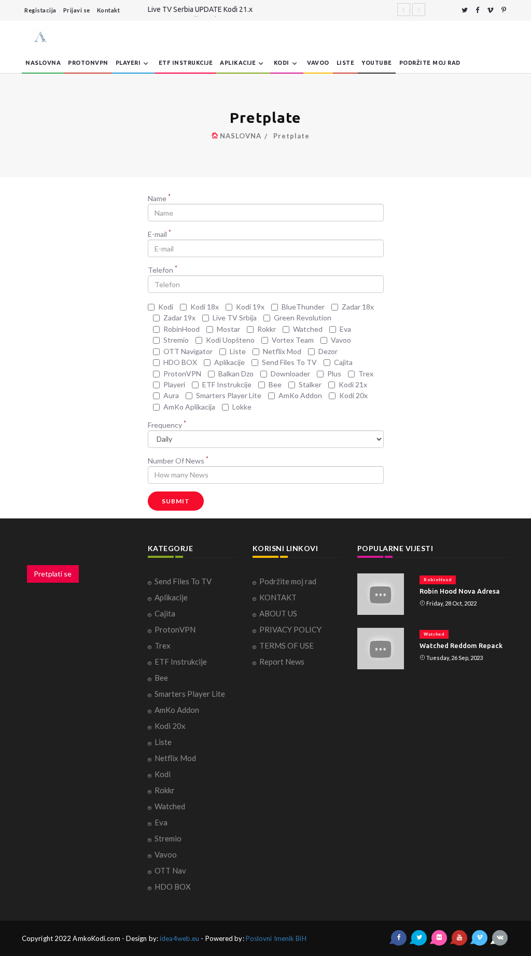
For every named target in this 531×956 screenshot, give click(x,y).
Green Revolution (302, 317)
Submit (176, 501)
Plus (334, 373)
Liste (346, 63)
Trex (365, 373)
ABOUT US (278, 613)
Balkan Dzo (236, 373)
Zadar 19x (179, 317)
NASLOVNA (43, 63)
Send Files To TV (289, 362)
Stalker (310, 384)
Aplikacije (238, 63)
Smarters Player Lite (228, 395)
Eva (345, 329)
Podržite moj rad (429, 63)
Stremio (176, 339)
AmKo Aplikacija (189, 406)
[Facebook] (477, 10)
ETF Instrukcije (186, 63)
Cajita (343, 362)
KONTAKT (278, 597)
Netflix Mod (282, 351)
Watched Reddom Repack (461, 645)
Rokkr (266, 329)
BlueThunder (303, 306)
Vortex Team (293, 339)
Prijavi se (76, 10)
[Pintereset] (503, 10)
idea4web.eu (179, 938)
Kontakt (108, 10)
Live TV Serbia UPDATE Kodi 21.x (200, 9)
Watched (308, 329)
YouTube (376, 63)
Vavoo (318, 63)
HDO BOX (180, 362)
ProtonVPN (88, 63)
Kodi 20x (353, 395)
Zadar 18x (358, 306)
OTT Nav (170, 870)
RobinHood (181, 329)
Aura (171, 395)
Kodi (281, 63)
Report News (281, 661)
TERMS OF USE (286, 645)
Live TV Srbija (235, 317)
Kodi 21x (353, 384)
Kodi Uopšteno (230, 339)
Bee (275, 384)
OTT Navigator (188, 351)
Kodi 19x (250, 306)
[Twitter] (464, 10)
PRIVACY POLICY (290, 629)
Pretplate (291, 136)
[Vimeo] (490, 10)
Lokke (241, 406)
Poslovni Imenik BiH (276, 938)
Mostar (228, 329)
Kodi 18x (204, 306)
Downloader (290, 373)
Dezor (328, 351)
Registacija (40, 10)
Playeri (128, 63)
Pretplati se (53, 573)
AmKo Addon (300, 395)
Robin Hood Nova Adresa (460, 591)
